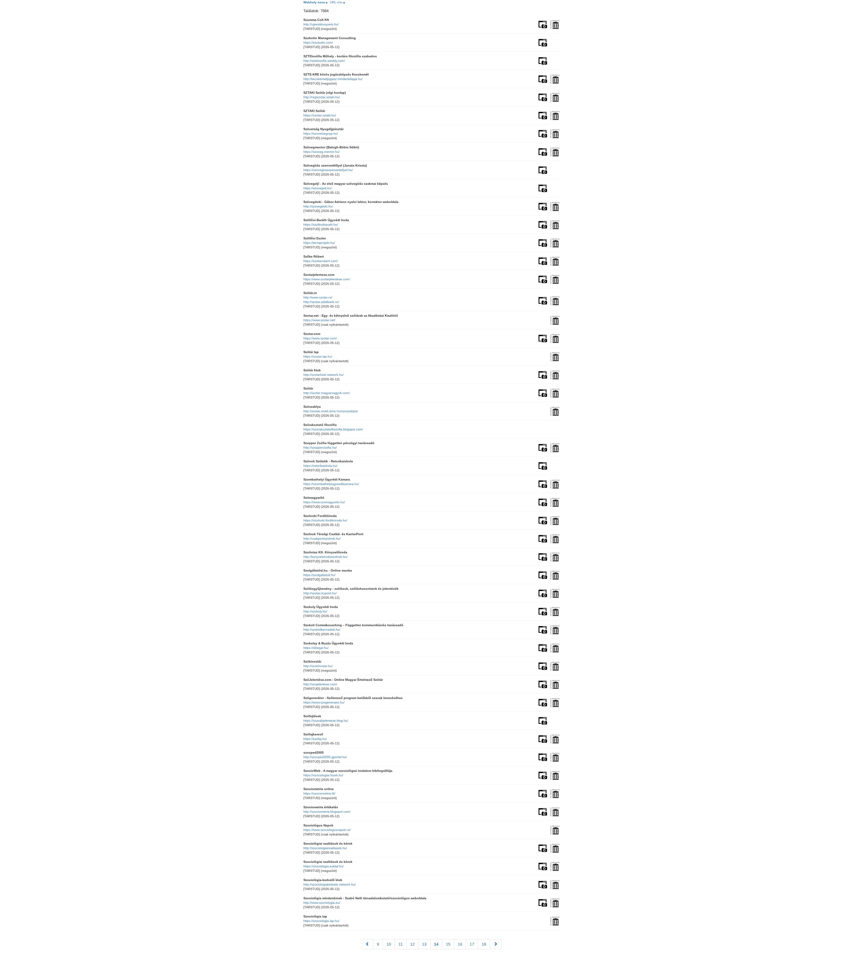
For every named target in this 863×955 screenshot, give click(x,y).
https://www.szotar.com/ (320, 338)
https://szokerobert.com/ (320, 261)
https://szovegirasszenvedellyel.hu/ (328, 170)
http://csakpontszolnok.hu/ (321, 538)
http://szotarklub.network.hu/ (323, 374)
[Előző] (367, 944)
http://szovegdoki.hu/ (318, 206)
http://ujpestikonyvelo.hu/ (321, 24)
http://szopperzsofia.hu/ (320, 447)
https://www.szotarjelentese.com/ (326, 279)
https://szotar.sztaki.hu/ (319, 115)
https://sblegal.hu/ (316, 648)
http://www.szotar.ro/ (317, 297)
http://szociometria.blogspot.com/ (326, 811)
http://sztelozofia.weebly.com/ (324, 60)
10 (389, 944)
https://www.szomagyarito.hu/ (324, 502)
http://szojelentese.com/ (320, 684)
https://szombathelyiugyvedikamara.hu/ (331, 484)
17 (472, 944)
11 (400, 944)
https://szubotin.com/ (318, 42)
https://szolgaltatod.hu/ (319, 575)
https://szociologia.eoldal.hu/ (323, 866)
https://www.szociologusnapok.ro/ (327, 830)
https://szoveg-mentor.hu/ (321, 152)
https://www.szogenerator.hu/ (324, 702)
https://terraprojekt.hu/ (319, 243)
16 (460, 944)
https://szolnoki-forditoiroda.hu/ (325, 520)
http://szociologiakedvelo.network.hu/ (329, 884)
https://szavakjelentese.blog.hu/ (325, 720)
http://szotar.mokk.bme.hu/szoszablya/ (330, 411)
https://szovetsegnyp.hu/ (320, 133)
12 (412, 944)
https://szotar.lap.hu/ (317, 356)
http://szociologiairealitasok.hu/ (325, 848)
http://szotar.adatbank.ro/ (321, 302)
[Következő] (495, 944)
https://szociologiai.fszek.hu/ (323, 775)
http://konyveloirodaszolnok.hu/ (325, 557)
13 (424, 944)
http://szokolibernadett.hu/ (321, 629)
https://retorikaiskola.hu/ (320, 465)
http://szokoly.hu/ (315, 611)
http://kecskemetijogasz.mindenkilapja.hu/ (333, 79)
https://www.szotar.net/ (319, 320)
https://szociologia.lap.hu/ (321, 921)
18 (484, 944)
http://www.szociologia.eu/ (321, 902)
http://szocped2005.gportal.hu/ (325, 757)
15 (448, 944)
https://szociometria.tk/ (319, 793)
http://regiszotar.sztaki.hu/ (321, 97)
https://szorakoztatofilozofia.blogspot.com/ (333, 429)
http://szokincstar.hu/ (318, 666)
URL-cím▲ (338, 2)
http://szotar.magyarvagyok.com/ (326, 393)
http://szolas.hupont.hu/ (320, 593)
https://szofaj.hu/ (315, 739)
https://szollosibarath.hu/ (320, 224)
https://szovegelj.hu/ (317, 188)
